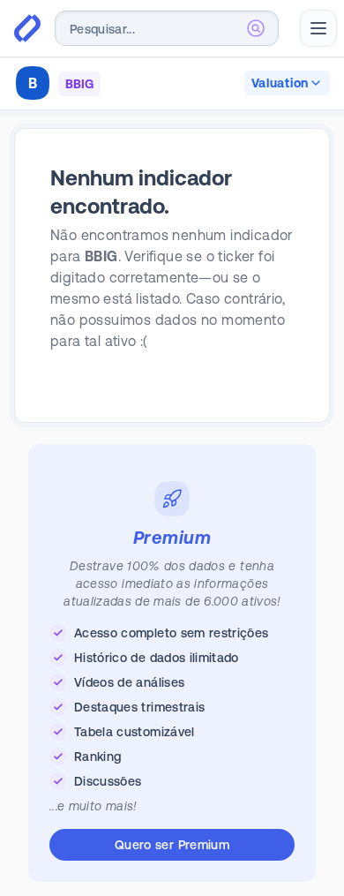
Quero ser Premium (172, 845)
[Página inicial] (27, 28)
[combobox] (167, 28)
